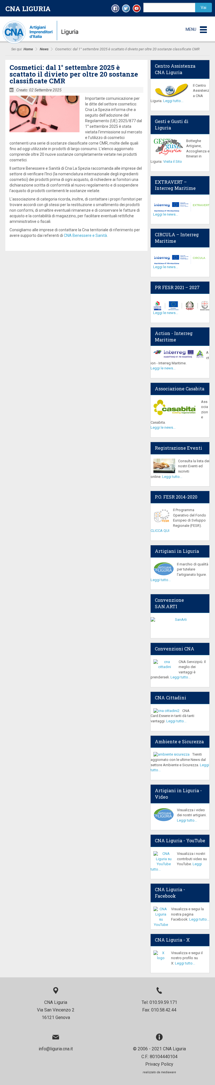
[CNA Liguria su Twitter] (126, 8)
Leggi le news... (165, 214)
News (44, 49)
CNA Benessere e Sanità (85, 235)
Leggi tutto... (173, 101)
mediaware (168, 1072)
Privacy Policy (159, 1064)
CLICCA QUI (160, 531)
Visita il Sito (172, 161)
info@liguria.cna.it (56, 1048)
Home (28, 49)
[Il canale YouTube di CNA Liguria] (137, 8)
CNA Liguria (28, 8)
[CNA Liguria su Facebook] (115, 8)
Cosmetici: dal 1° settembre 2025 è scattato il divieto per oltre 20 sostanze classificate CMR (74, 74)
